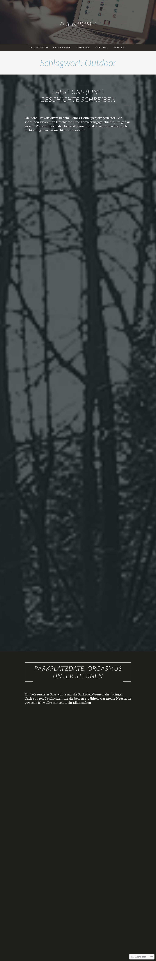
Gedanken (83, 48)
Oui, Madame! (78, 24)
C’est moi (101, 48)
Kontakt (120, 48)
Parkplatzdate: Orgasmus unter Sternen (78, 672)
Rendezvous (61, 48)
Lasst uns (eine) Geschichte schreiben (78, 95)
